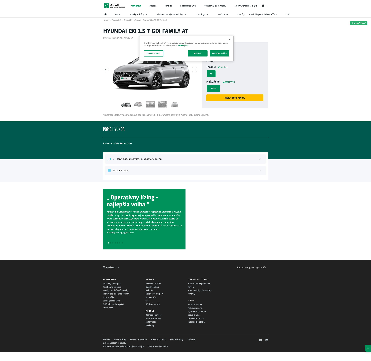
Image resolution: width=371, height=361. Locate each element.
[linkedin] (266, 340)
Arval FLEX (128, 20)
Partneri (168, 6)
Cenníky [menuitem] (241, 14)
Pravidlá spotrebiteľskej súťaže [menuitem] (263, 14)
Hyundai (137, 20)
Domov (106, 20)
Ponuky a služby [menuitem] (137, 14)
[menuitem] (264, 6)
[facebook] (260, 340)
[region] (186, 48)
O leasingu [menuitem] (201, 14)
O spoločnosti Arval (188, 6)
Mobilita (152, 6)
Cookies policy (183, 45)
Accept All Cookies (219, 53)
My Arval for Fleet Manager (246, 6)
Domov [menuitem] (117, 14)
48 (211, 74)
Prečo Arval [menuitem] (223, 14)
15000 (213, 88)
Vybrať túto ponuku (235, 98)
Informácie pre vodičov (216, 6)
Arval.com (111, 267)
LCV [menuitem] (287, 14)
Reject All (197, 53)
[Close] (229, 39)
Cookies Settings (153, 53)
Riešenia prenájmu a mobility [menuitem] (170, 14)
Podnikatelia (136, 6)
